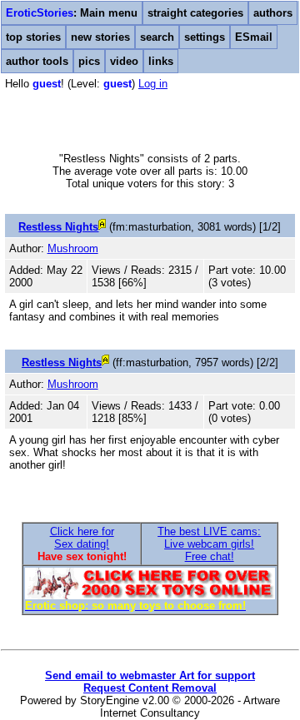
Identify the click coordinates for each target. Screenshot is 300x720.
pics (89, 61)
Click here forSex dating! (82, 537)
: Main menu (72, 13)
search (157, 37)
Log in (153, 83)
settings (204, 37)
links (160, 61)
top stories (33, 37)
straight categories (195, 13)
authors (272, 13)
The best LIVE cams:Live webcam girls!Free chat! (209, 544)
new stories (100, 37)
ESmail (253, 37)
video (124, 61)
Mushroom (73, 248)
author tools (37, 61)
